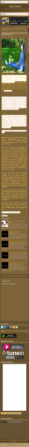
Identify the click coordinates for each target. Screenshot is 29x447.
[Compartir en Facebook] (7, 216)
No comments (11, 36)
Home (3, 28)
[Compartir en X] (5, 216)
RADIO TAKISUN (15, 6)
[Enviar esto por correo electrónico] (2, 216)
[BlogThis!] (4, 216)
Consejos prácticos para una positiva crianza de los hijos (17, 263)
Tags (10, 413)
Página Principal (15, 276)
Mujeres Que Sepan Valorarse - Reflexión (18, 252)
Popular (4, 413)
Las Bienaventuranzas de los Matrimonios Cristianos (15, 232)
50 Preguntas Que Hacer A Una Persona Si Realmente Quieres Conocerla (18, 242)
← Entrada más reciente (6, 276)
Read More (23, 228)
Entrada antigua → (23, 276)
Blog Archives (17, 413)
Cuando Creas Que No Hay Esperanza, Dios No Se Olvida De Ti (14, 33)
